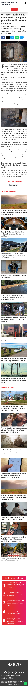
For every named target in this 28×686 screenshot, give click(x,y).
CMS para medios (12, 684)
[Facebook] (5, 672)
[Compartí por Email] (12, 37)
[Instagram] (16, 672)
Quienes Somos (4, 681)
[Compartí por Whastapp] (17, 37)
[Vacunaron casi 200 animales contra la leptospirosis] (14, 267)
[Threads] (19, 672)
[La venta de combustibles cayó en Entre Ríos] (14, 330)
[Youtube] (22, 672)
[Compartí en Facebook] (3, 37)
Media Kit (10, 681)
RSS (16, 682)
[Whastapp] (9, 672)
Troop (18, 684)
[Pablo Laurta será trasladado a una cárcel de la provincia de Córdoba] (14, 509)
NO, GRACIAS (6, 9)
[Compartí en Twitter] (8, 37)
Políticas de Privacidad (6, 682)
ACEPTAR (14, 9)
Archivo (13, 682)
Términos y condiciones (18, 681)
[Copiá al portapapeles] (22, 37)
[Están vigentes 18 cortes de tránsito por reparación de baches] (14, 550)
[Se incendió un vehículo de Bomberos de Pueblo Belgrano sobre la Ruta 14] (14, 350)
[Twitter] (12, 672)
